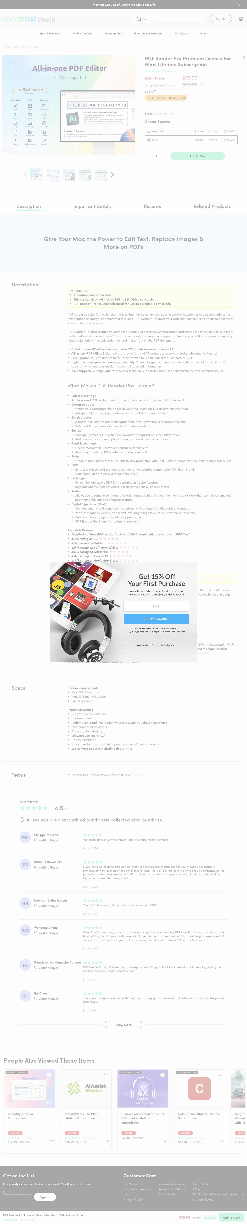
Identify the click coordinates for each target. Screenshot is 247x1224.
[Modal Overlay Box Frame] (123, 612)
